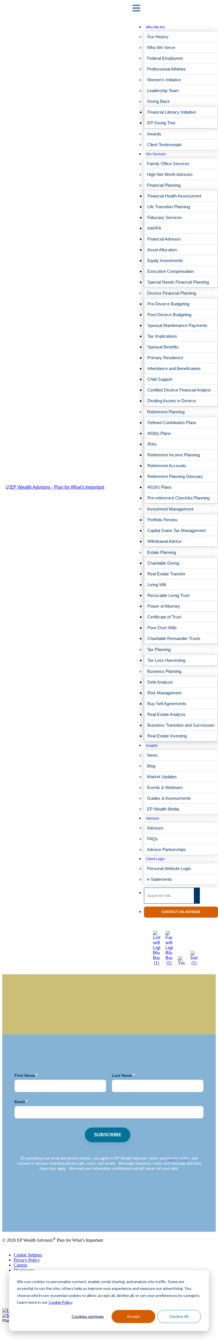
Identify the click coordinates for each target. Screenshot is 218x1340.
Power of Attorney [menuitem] (163, 606)
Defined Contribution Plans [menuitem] (171, 422)
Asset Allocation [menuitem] (162, 249)
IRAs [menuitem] (152, 444)
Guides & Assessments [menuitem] (169, 798)
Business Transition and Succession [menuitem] (181, 725)
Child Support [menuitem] (159, 379)
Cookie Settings (28, 1254)
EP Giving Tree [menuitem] (161, 122)
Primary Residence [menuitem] (165, 357)
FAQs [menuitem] (152, 838)
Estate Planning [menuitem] (161, 552)
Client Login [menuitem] (155, 859)
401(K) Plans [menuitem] (159, 487)
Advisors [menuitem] (152, 818)
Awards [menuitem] (154, 133)
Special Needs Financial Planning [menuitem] (178, 282)
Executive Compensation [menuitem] (170, 271)
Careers (20, 1265)
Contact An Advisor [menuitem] (181, 912)
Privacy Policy (27, 1260)
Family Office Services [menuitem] (168, 163)
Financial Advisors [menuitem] (164, 239)
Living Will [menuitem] (156, 584)
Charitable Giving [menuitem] (163, 563)
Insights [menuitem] (152, 746)
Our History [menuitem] (158, 36)
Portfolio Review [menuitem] (162, 519)
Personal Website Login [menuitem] (169, 868)
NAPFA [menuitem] (154, 228)
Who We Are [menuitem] (155, 27)
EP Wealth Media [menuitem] (163, 809)
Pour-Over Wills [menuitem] (162, 627)
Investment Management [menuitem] (170, 509)
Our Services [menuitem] (156, 154)
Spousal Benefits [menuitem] (163, 346)
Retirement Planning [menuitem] (166, 411)
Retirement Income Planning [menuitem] (173, 454)
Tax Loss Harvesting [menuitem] (166, 660)
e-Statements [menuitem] (159, 879)
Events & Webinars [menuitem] (165, 787)
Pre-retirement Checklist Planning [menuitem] (178, 497)
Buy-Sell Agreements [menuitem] (166, 703)
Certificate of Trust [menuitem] (164, 616)
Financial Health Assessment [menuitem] (174, 195)
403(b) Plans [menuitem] (159, 433)
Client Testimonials (19, 1215)
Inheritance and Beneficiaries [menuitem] (174, 368)
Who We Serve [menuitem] (161, 47)
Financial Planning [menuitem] (164, 185)
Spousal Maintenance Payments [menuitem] (177, 325)
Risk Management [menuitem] (164, 692)
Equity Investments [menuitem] (165, 260)
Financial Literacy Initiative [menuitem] (171, 112)
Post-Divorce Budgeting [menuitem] (169, 314)
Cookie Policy (60, 1302)
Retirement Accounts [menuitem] (166, 465)
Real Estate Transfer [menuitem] (166, 573)
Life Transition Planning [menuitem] (168, 206)
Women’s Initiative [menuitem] (164, 79)
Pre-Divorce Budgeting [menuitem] (168, 303)
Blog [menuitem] (151, 765)
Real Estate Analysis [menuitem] (166, 714)
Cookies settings (88, 1316)
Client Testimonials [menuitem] (164, 144)
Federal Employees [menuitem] (165, 58)
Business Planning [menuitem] (164, 671)
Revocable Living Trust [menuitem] (168, 595)
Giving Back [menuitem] (158, 101)
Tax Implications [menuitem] (162, 336)
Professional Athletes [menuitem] (166, 69)
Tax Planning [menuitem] (159, 649)
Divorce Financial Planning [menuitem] (171, 293)
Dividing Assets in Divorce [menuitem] (171, 400)
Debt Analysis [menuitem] (160, 682)
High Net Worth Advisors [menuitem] (170, 174)
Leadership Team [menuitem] (163, 90)
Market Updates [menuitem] (162, 776)
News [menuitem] (152, 755)
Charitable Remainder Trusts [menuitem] (173, 638)
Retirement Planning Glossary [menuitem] (175, 476)
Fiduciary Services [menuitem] (164, 217)
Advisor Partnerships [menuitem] (166, 849)
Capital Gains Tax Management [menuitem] (176, 530)
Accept (133, 1316)
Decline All (179, 1316)
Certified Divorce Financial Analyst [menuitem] (179, 390)
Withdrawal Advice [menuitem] (164, 541)
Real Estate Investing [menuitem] (167, 735)
